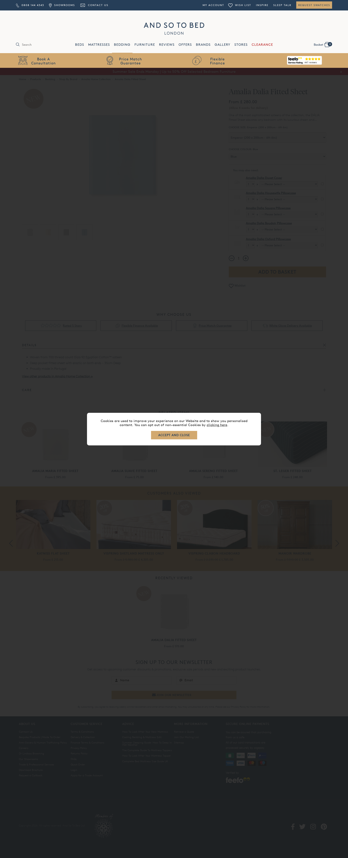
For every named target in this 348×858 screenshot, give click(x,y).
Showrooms (64, 5)
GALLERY (222, 44)
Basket (322, 44)
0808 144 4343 (32, 5)
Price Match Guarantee (130, 61)
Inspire (262, 5)
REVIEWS (167, 44)
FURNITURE (145, 44)
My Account (213, 5)
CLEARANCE (262, 44)
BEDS (79, 44)
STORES (241, 44)
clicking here (217, 425)
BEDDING (122, 44)
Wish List (242, 5)
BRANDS (203, 44)
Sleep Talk (282, 5)
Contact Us (97, 5)
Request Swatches (314, 5)
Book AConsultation (43, 61)
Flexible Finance (217, 61)
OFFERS (185, 44)
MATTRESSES (99, 44)
